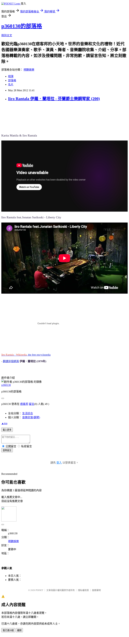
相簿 (10, 76)
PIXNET (39, 590)
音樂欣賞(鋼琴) (31, 417)
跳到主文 (6, 35)
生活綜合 (27, 413)
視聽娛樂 (29, 69)
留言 (31, 404)
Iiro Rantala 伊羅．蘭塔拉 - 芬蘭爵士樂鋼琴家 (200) (54, 98)
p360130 (6, 385)
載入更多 (7, 430)
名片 (10, 84)
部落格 (12, 80)
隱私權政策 (83, 590)
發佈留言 (7, 450)
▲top (4, 423)
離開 (19, 630)
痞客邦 (24, 404)
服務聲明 (96, 590)
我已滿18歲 (8, 630)
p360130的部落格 (21, 26)
